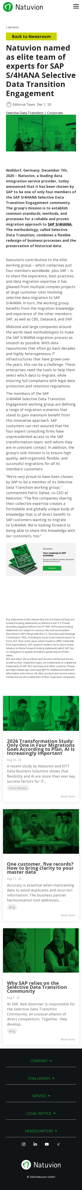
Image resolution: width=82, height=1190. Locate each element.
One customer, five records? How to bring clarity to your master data (40, 868)
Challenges (39, 1078)
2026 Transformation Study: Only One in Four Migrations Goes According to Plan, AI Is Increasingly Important (41, 747)
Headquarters (39, 1131)
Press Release (18, 788)
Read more (68, 796)
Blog (12, 907)
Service (39, 1095)
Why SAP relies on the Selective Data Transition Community (37, 987)
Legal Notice (38, 1113)
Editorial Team (24, 104)
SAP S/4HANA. (60, 224)
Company (39, 1061)
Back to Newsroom (31, 36)
